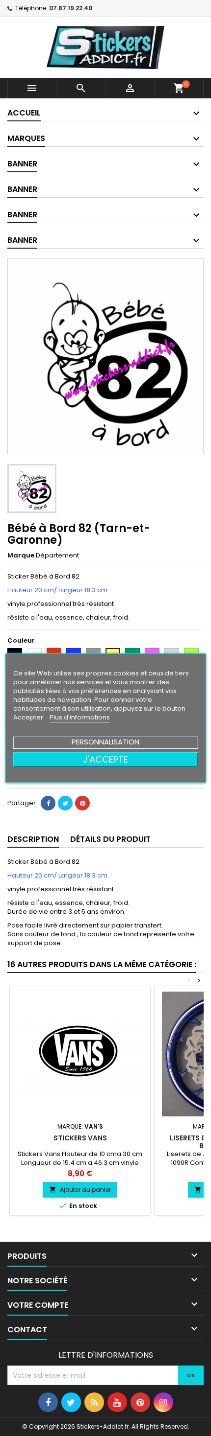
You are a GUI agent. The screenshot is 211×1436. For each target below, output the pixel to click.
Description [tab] (33, 839)
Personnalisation (105, 742)
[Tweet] (65, 803)
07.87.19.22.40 (70, 8)
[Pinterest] (82, 803)
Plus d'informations (80, 717)
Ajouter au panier (80, 1189)
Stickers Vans (80, 1138)
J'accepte (105, 759)
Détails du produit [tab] (110, 839)
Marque (20, 555)
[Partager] (48, 803)
